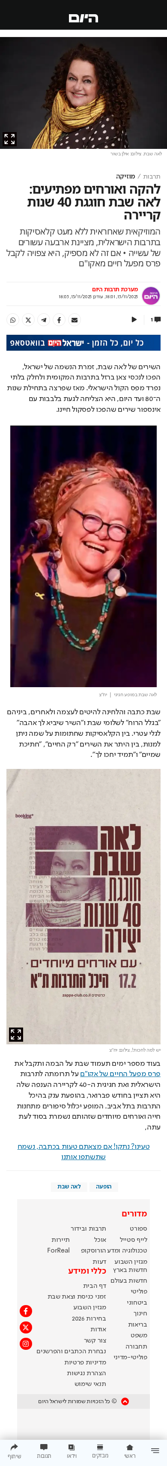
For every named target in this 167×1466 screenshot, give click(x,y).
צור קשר (95, 1340)
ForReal (58, 1250)
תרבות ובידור (88, 1228)
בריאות (137, 1324)
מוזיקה (125, 176)
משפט (139, 1335)
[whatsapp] (12, 319)
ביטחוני (137, 1302)
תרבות (152, 176)
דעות (99, 1262)
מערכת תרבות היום (115, 290)
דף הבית (94, 1286)
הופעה (104, 1187)
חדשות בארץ (130, 1270)
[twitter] (28, 319)
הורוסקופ (93, 1250)
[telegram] (43, 319)
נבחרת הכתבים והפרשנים (71, 1351)
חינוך (140, 1313)
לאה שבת (69, 1187)
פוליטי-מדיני (130, 1357)
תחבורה (136, 1346)
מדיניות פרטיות (85, 1362)
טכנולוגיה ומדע (127, 1250)
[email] (74, 319)
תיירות (60, 1240)
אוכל (100, 1240)
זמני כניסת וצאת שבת (77, 1296)
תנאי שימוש (90, 1384)
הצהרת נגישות (86, 1373)
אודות (98, 1329)
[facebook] (59, 319)
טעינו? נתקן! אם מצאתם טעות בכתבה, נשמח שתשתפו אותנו (84, 1152)
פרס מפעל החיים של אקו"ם (120, 1074)
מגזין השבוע (130, 1262)
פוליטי (139, 1291)
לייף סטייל (133, 1240)
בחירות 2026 (89, 1318)
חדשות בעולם (128, 1281)
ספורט (138, 1228)
